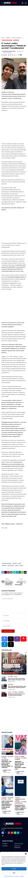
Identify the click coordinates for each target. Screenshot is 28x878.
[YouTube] (12, 832)
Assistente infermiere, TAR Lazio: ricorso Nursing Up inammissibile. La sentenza (6, 763)
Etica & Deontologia (16, 37)
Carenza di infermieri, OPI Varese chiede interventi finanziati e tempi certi (20, 765)
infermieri (4, 565)
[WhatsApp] (15, 832)
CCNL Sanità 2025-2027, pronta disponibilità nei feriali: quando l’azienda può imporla (7, 804)
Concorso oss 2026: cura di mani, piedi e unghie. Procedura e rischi (16, 679)
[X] (6, 832)
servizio (21, 565)
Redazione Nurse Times (9, 51)
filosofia (15, 563)
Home (2, 37)
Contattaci (22, 876)
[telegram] (18, 832)
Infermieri (8, 37)
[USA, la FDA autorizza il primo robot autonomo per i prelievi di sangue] (4, 686)
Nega (14, 872)
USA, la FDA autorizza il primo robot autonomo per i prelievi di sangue (17, 687)
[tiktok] (21, 832)
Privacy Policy (16, 876)
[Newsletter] (2, 835)
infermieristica (11, 565)
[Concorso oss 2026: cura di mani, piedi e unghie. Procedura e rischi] (4, 678)
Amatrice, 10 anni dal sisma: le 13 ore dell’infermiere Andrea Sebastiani (16, 694)
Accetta (14, 868)
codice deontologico (6, 563)
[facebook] (2, 832)
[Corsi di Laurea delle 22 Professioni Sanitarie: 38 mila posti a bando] (14, 663)
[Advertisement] (14, 22)
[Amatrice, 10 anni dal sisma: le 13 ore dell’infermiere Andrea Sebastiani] (4, 694)
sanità (16, 565)
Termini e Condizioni (8, 876)
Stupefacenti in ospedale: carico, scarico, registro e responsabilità (20, 807)
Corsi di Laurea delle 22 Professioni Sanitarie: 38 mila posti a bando (13, 669)
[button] (26, 853)
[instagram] (9, 832)
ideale (19, 563)
